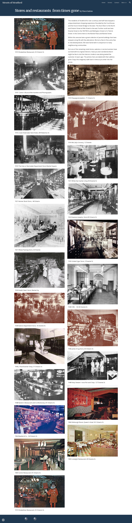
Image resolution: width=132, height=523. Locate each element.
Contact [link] (116, 2)
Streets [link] (110, 2)
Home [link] (103, 2)
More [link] (123, 2)
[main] (57, 10)
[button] (130, 2)
